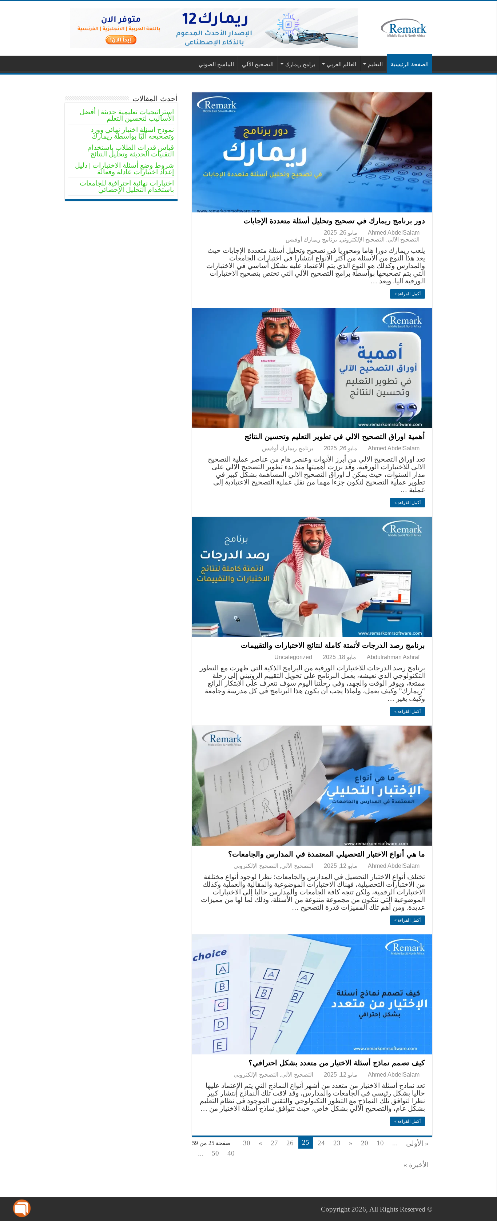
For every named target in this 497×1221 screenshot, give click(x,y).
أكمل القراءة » (407, 293)
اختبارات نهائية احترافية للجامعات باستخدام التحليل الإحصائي (127, 186)
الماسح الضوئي (216, 64)
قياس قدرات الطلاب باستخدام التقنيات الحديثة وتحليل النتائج (130, 151)
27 (274, 1143)
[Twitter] (87, 1209)
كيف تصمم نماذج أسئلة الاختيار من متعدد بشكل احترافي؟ (337, 1063)
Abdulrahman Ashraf (393, 657)
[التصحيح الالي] (214, 27)
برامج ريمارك (300, 64)
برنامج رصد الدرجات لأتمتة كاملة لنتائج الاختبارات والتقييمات (333, 645)
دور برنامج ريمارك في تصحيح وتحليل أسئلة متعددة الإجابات (334, 221)
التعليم (375, 64)
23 (337, 1143)
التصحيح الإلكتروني (362, 239)
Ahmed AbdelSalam (394, 232)
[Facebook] (94, 1209)
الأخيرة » (416, 1165)
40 (231, 1153)
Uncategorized (293, 657)
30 (246, 1143)
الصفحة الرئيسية (410, 64)
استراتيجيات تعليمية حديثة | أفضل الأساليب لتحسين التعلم (127, 115)
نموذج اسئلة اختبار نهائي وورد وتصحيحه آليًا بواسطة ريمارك (132, 133)
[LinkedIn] (80, 1209)
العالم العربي (341, 64)
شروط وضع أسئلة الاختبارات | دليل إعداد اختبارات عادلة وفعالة (124, 168)
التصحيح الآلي (258, 64)
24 (321, 1143)
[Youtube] (73, 1209)
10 (380, 1143)
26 (290, 1143)
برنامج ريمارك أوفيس (311, 239)
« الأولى (417, 1143)
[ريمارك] (404, 27)
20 (364, 1143)
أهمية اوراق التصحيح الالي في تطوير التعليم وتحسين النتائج (334, 436)
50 (215, 1153)
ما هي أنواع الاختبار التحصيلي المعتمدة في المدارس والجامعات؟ (326, 854)
